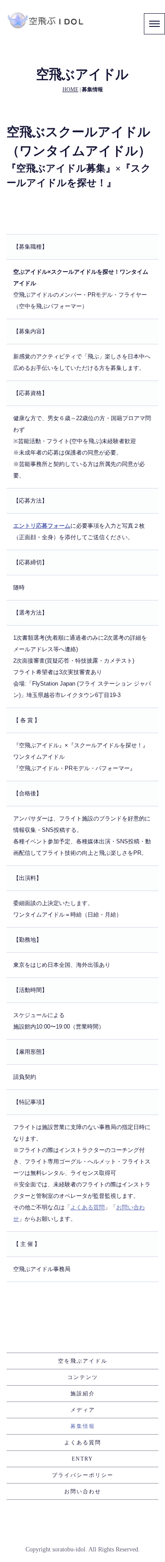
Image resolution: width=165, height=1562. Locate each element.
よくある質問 (82, 1442)
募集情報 (82, 1426)
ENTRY (82, 1459)
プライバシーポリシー (83, 1475)
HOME (70, 89)
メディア (82, 1410)
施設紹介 (82, 1394)
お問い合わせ (82, 1491)
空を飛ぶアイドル (82, 1361)
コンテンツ (82, 1377)
